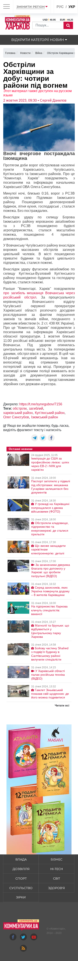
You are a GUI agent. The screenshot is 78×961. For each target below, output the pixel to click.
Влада (21, 859)
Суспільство (20, 888)
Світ (56, 878)
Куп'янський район (50, 413)
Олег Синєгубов (16, 417)
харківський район (18, 413)
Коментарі (57, 928)
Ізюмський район (44, 417)
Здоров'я (56, 888)
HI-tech (56, 869)
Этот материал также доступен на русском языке (37, 93)
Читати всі (62, 705)
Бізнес (56, 859)
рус (60, 7)
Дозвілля (21, 869)
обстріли (20, 408)
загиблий (36, 408)
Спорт (21, 878)
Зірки (21, 897)
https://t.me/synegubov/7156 (40, 404)
